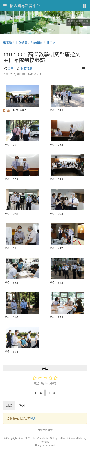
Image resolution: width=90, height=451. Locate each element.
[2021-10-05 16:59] (22, 96)
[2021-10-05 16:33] (67, 303)
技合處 (51, 42)
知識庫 (7, 42)
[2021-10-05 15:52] (67, 234)
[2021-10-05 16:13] (22, 269)
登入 (33, 418)
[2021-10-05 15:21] (67, 165)
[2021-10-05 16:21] (67, 269)
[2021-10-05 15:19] (22, 165)
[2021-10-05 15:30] (22, 200)
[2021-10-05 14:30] (67, 96)
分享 (10, 68)
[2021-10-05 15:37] (22, 234)
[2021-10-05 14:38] (67, 131)
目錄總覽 (21, 42)
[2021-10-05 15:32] (67, 200)
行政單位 (37, 42)
